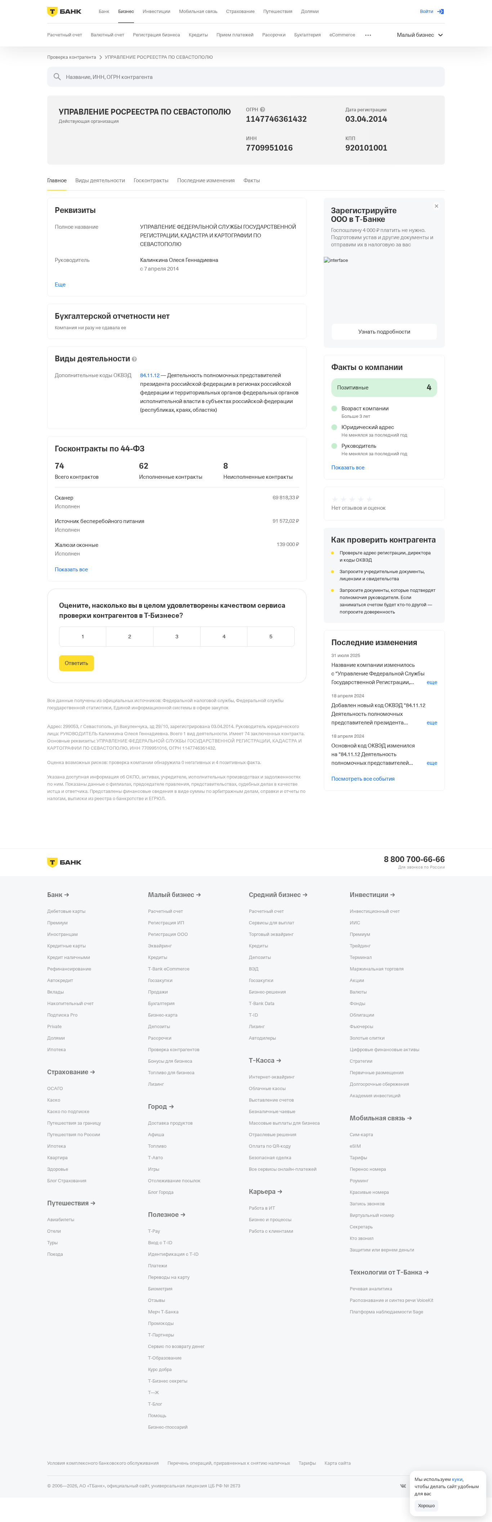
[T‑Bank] (64, 11)
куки (457, 1479)
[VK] (403, 1486)
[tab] (57, 180)
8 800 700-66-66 (414, 859)
